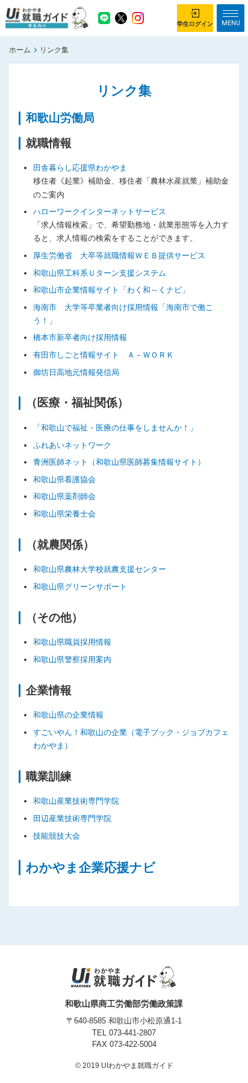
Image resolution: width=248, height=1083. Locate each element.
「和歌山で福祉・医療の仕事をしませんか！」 (115, 427)
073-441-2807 (132, 1032)
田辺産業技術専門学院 (72, 818)
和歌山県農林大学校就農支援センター (99, 569)
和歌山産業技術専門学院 (76, 800)
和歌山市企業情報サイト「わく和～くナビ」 (111, 289)
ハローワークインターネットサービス (99, 211)
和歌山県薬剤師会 (64, 496)
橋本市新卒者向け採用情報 (80, 337)
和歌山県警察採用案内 (72, 659)
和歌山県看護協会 (64, 479)
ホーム (20, 50)
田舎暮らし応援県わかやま (80, 167)
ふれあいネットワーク (72, 445)
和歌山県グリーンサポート (80, 586)
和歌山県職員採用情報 (72, 642)
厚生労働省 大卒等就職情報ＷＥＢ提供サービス (119, 255)
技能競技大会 (56, 835)
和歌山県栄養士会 (64, 513)
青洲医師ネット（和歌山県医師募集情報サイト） (119, 462)
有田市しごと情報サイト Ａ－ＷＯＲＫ (103, 354)
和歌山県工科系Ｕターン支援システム (99, 273)
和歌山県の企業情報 (68, 714)
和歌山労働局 (60, 117)
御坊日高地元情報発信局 (76, 372)
